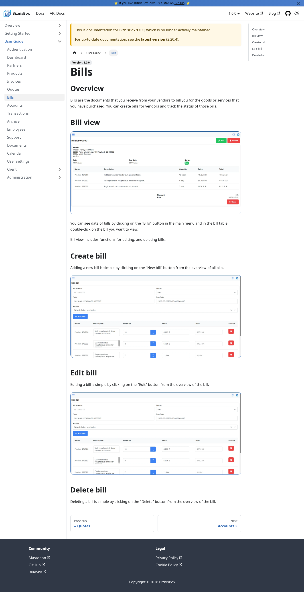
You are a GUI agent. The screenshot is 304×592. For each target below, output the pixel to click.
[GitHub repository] (288, 13)
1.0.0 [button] (232, 13)
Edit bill (257, 49)
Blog (272, 13)
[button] (33, 25)
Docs (40, 13)
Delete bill (258, 55)
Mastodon (37, 557)
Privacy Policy (167, 557)
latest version (153, 39)
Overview (258, 29)
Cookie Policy (167, 564)
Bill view (257, 36)
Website (252, 13)
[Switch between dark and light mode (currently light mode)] (296, 13)
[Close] (298, 3)
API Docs (57, 13)
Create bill (258, 42)
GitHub (179, 3)
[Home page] (74, 53)
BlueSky (35, 572)
